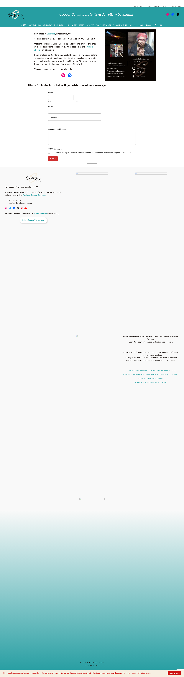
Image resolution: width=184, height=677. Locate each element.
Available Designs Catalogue (34, 195)
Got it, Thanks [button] (174, 673)
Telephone (53, 118)
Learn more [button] (146, 673)
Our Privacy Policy (92, 665)
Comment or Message (57, 129)
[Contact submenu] (168, 6)
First (49, 101)
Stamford (51, 34)
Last (77, 101)
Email (51, 106)
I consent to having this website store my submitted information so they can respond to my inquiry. (92, 153)
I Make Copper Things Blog (33, 220)
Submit (53, 158)
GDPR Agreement (56, 149)
